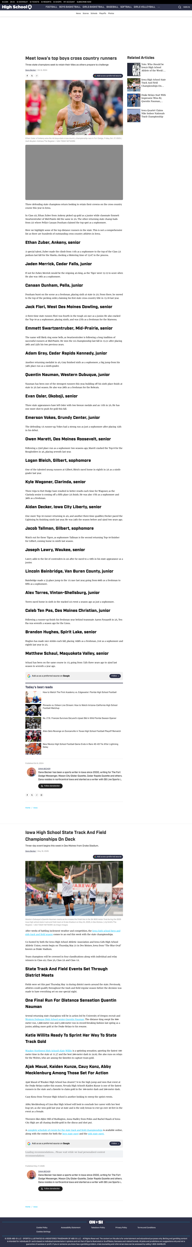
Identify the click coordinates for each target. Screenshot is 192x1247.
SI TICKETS (34, 2)
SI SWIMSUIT (22, 2)
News (78, 14)
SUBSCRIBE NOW (84, 2)
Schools (94, 14)
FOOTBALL (51, 7)
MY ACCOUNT (69, 2)
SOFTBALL (126, 7)
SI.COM (5, 2)
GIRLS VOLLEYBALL (144, 7)
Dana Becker (30, 70)
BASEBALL (112, 7)
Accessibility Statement (70, 1228)
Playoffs (102, 14)
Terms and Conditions (147, 1228)
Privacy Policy (121, 1228)
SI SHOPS (57, 2)
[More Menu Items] (158, 7)
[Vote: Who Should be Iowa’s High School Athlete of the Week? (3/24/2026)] (147, 69)
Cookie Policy (41, 1228)
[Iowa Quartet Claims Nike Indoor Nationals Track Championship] (147, 115)
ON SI (12, 2)
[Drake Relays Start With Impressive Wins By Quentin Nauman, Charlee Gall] (147, 100)
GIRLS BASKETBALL (94, 7)
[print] (41, 795)
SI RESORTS (46, 2)
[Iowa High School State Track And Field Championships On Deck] (147, 84)
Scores (86, 14)
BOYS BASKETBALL (70, 7)
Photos (111, 14)
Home (27, 808)
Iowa (35, 808)
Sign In (186, 7)
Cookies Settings (43, 1232)
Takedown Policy (98, 1228)
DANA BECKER (44, 769)
